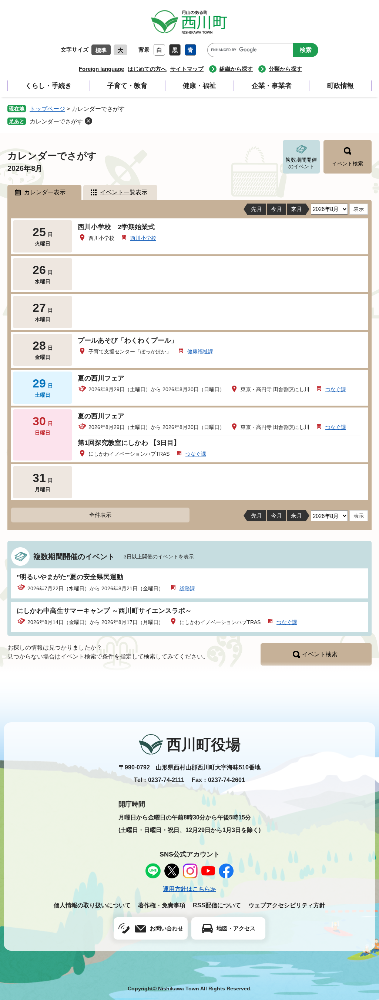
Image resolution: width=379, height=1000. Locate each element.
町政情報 (340, 85)
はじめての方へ (147, 69)
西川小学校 (143, 238)
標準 (101, 50)
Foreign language (101, 69)
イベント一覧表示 (123, 192)
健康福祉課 (200, 351)
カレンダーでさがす (56, 121)
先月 (256, 209)
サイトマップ (187, 69)
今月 (276, 209)
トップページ (47, 109)
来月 (296, 209)
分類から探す (285, 69)
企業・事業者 (272, 85)
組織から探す (236, 69)
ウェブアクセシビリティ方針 (286, 905)
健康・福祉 (199, 85)
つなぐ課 (335, 389)
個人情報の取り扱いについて (92, 905)
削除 (88, 121)
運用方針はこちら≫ (189, 889)
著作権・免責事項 (161, 905)
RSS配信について (217, 905)
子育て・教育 (127, 85)
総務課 (187, 588)
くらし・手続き (48, 85)
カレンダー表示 (45, 192)
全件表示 (100, 515)
